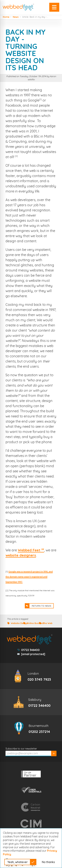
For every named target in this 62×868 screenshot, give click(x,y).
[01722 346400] (31, 702)
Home (6, 17)
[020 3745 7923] (31, 676)
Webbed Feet (31, 550)
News (16, 17)
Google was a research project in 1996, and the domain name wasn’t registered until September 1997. (29, 576)
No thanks (48, 862)
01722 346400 (30, 650)
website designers (21, 555)
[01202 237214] (31, 728)
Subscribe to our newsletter (21, 748)
